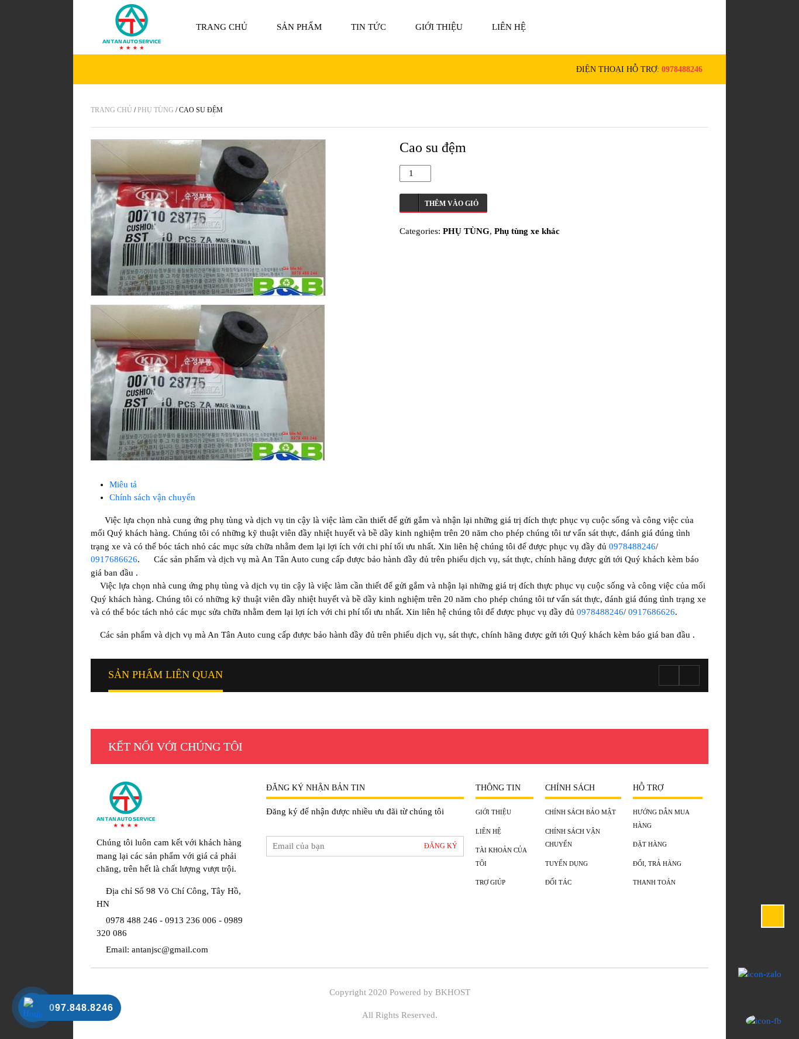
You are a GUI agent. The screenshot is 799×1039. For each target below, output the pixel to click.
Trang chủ (221, 27)
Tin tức (368, 27)
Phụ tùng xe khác (527, 231)
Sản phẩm (299, 27)
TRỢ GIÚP (490, 882)
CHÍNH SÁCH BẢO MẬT (580, 812)
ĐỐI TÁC (558, 882)
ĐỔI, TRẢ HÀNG (657, 863)
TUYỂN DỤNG (566, 863)
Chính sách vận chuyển (152, 497)
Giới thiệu (439, 27)
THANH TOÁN (654, 882)
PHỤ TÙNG (155, 110)
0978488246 (682, 69)
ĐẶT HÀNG (650, 844)
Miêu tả (123, 484)
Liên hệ (509, 27)
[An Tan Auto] (131, 27)
